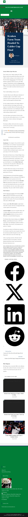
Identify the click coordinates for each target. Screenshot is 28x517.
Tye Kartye (5, 142)
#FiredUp (11, 130)
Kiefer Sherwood (7, 252)
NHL (14, 253)
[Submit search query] (8, 15)
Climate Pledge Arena (16, 248)
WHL (22, 256)
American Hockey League (11, 247)
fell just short (12, 79)
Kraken (17, 252)
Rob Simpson (16, 55)
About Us (4, 470)
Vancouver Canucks (10, 193)
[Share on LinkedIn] (15, 325)
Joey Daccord (21, 251)
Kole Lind (13, 252)
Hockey (16, 251)
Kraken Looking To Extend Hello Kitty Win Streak (12, 488)
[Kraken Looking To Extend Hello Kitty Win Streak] (6, 483)
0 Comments (4, 492)
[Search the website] (5, 14)
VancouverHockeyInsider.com (11, 515)
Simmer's (3, 7)
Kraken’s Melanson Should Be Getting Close (11, 495)
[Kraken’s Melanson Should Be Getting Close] (11, 494)
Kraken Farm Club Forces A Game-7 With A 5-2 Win (14, 394)
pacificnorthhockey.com (14, 7)
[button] (11, 11)
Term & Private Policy (6, 471)
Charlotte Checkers (7, 248)
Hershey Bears (11, 251)
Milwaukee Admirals (9, 253)
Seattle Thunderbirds (11, 256)
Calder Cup (19, 247)
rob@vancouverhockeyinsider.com (9, 506)
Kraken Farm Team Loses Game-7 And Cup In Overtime (14, 415)
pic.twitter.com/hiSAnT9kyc (19, 130)
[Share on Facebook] (15, 281)
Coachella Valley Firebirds (15, 62)
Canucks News (16, 514)
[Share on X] (15, 301)
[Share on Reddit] (15, 346)
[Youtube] (4, 1)
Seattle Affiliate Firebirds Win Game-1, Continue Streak (14, 436)
